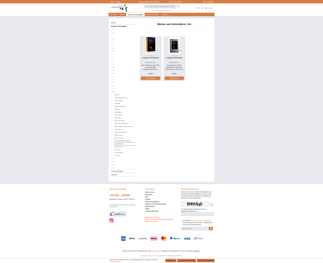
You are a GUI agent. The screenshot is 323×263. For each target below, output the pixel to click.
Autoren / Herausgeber (119, 26)
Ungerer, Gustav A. (119, 135)
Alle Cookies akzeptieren (206, 260)
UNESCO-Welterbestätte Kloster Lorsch (124, 126)
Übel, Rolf (117, 95)
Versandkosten (156, 251)
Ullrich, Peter (118, 118)
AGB (146, 197)
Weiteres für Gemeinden (152, 217)
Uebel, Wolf (117, 103)
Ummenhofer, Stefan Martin (121, 123)
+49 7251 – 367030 (119, 195)
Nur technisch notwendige (186, 260)
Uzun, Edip (117, 155)
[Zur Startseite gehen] (118, 8)
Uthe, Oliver (117, 149)
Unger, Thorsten (118, 129)
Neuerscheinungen (117, 171)
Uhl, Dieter (117, 109)
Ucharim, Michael (119, 100)
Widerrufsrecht (150, 206)
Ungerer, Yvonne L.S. (119, 138)
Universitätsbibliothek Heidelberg (122, 140)
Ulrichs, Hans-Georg (119, 120)
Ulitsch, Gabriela (118, 115)
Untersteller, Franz (119, 147)
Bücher (113, 23)
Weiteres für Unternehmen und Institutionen (159, 219)
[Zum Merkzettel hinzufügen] (157, 50)
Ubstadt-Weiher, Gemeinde (121, 97)
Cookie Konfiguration (152, 211)
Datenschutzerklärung (152, 201)
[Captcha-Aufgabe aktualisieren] (212, 204)
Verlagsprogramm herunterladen (149, 2)
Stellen (147, 209)
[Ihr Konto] (202, 8)
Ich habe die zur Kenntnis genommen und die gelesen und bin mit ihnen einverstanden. (198, 222)
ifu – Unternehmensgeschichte (162, 10)
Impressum (148, 194)
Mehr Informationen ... (115, 261)
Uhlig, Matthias (118, 112)
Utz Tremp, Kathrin (119, 152)
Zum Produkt (150, 78)
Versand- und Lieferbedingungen (155, 204)
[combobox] (160, 6)
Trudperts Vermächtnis (150, 58)
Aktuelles (114, 175)
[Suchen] (178, 6)
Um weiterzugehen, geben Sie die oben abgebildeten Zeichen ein (193, 210)
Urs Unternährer (150, 55)
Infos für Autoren (208, 2)
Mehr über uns (150, 192)
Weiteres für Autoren (151, 221)
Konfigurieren (170, 260)
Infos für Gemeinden (175, 2)
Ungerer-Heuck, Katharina (121, 132)
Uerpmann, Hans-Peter (120, 106)
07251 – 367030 (115, 2)
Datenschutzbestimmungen (200, 220)
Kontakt (147, 199)
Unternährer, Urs (119, 144)
